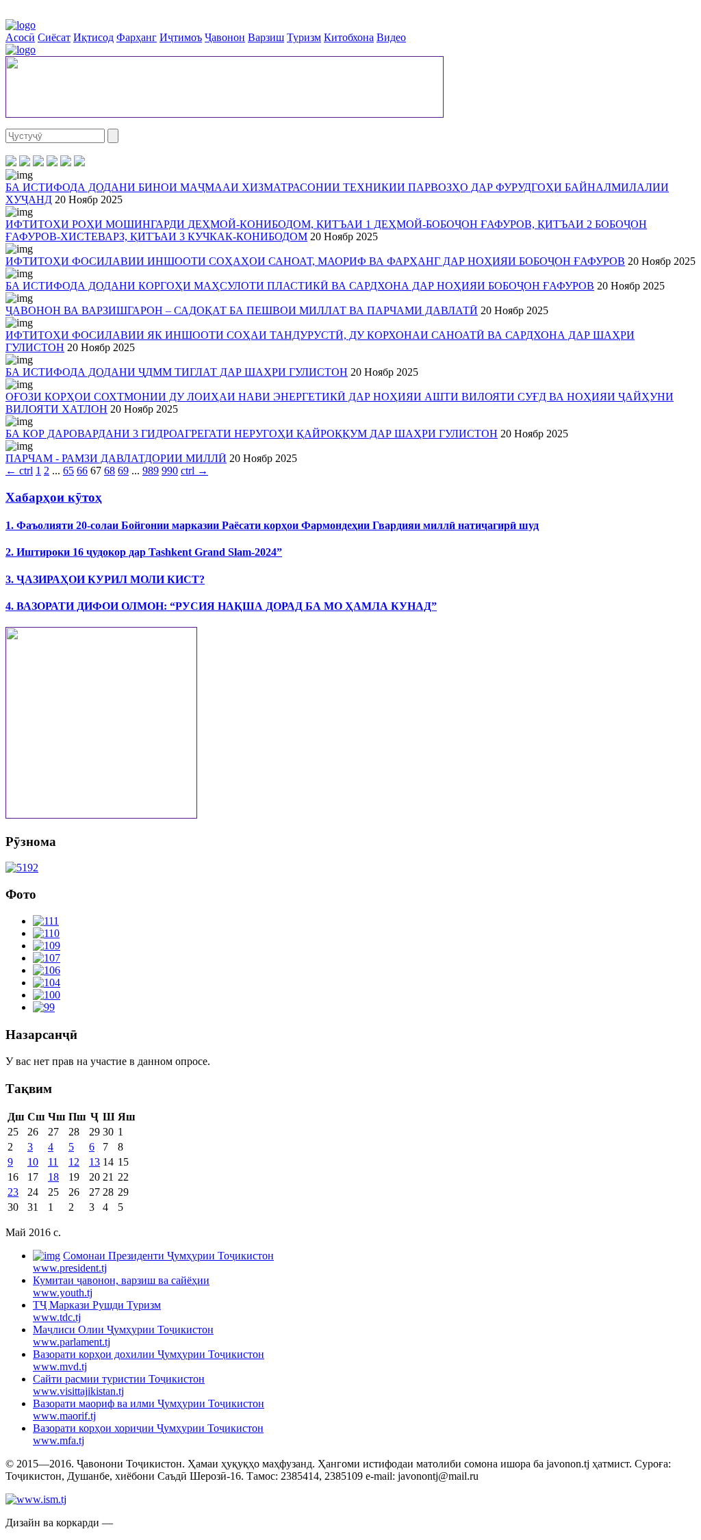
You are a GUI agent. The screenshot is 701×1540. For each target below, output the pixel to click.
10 (32, 1162)
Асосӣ (20, 37)
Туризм (304, 37)
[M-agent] (65, 162)
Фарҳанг (136, 37)
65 (68, 470)
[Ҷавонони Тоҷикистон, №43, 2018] (21, 867)
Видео (391, 37)
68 (109, 470)
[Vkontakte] (38, 162)
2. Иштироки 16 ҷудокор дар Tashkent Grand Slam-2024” (143, 552)
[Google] (79, 162)
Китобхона (349, 37)
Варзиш (266, 37)
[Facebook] (10, 162)
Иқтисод (93, 37)
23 (13, 1192)
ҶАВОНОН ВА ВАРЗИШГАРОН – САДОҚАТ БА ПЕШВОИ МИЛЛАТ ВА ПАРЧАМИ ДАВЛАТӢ (241, 310)
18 (53, 1177)
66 (82, 470)
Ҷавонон (225, 37)
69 (123, 470)
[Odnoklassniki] (52, 162)
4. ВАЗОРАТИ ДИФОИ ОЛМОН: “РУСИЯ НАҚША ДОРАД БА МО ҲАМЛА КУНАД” (221, 606)
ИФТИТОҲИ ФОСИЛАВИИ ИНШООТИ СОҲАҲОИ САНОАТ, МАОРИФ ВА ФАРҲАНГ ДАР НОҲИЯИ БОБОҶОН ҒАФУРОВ (315, 261)
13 (94, 1162)
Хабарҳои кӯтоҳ (53, 497)
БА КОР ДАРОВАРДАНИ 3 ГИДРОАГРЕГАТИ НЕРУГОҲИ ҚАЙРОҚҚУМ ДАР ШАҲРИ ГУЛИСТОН (251, 433)
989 (150, 470)
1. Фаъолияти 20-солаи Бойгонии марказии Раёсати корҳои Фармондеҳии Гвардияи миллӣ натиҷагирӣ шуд (272, 525)
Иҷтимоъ (181, 37)
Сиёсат (54, 37)
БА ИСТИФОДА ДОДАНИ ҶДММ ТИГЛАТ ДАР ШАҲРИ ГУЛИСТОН (176, 372)
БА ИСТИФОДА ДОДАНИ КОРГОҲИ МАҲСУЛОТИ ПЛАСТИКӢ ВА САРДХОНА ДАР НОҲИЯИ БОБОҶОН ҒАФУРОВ (299, 286)
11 (53, 1162)
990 (170, 470)
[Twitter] (24, 162)
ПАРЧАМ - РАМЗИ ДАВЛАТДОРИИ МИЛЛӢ (116, 458)
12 (73, 1162)
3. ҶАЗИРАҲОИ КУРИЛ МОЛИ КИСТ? (105, 579)
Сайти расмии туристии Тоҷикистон (119, 1385)
